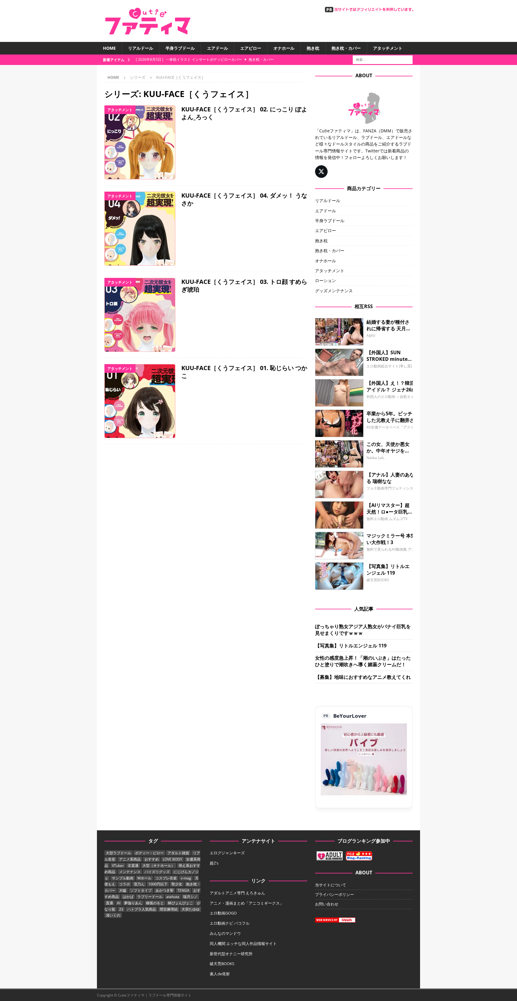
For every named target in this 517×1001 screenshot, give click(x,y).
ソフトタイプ (141, 890)
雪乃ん (139, 884)
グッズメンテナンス (334, 290)
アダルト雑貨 (178, 852)
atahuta (172, 896)
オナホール (283, 48)
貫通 (109, 902)
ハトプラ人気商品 (141, 909)
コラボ (124, 884)
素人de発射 (220, 973)
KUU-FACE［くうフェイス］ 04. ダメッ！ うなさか (244, 199)
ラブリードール (149, 896)
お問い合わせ (326, 904)
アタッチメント (387, 48)
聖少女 (176, 884)
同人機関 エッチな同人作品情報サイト (243, 943)
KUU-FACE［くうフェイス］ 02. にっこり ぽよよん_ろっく (244, 113)
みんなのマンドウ (225, 933)
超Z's (214, 863)
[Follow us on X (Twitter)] (321, 171)
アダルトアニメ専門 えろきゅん (237, 893)
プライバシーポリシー (334, 894)
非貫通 (133, 865)
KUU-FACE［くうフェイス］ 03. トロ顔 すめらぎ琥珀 (244, 285)
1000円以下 (158, 884)
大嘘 (122, 890)
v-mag (186, 878)
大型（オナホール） (158, 865)
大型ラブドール (118, 852)
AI (118, 902)
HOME (109, 48)
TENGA (183, 890)
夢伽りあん (133, 902)
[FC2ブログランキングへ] (359, 857)
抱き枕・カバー (346, 48)
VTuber (118, 865)
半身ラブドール (180, 48)
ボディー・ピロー (149, 852)
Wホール (144, 878)
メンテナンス (130, 871)
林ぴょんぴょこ (180, 902)
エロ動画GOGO (223, 913)
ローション (325, 280)
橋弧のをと (155, 902)
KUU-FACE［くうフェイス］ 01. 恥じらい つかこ (244, 372)
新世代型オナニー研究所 (231, 953)
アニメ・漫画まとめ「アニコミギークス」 (247, 903)
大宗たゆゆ (191, 909)
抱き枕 (313, 48)
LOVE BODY (172, 859)
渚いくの (113, 915)
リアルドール (140, 48)
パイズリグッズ (157, 871)
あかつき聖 (165, 890)
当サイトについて (330, 885)
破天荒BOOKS (222, 963)
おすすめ (152, 859)
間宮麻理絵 (169, 909)
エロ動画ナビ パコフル (230, 923)
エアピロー (250, 48)
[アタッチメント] (139, 142)
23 (121, 909)
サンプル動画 (122, 878)
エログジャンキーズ (227, 852)
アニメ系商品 (130, 859)
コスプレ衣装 (166, 878)
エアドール (217, 48)
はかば (128, 896)
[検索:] (383, 59)
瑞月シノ (190, 896)
